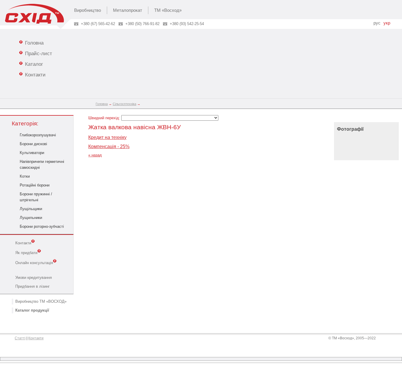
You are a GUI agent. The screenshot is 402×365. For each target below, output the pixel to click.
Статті (20, 338)
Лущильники (31, 217)
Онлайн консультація (34, 263)
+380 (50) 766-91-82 (142, 24)
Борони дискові (33, 144)
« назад (95, 155)
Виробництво (87, 10)
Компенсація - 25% (108, 146)
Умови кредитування (33, 277)
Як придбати (26, 253)
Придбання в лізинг (32, 286)
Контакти (35, 75)
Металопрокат (127, 10)
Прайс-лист (38, 53)
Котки (25, 176)
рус (377, 23)
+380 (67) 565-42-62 (98, 24)
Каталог (34, 64)
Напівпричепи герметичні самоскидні (42, 164)
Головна (34, 43)
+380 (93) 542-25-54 (187, 24)
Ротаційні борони (34, 185)
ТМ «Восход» (168, 10)
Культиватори (32, 152)
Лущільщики (31, 209)
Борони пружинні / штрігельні (36, 197)
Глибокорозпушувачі (38, 135)
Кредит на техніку (107, 137)
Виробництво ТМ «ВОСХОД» (41, 301)
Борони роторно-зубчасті (42, 226)
